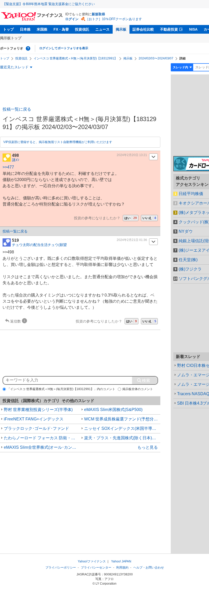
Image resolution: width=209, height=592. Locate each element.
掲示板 (121, 29)
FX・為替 (61, 29)
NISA (193, 29)
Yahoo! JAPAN (121, 561)
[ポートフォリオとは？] (28, 48)
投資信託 (82, 29)
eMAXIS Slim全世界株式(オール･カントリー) (42, 447)
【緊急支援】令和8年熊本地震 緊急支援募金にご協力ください (49, 4)
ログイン (72, 19)
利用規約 (122, 567)
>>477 (8, 167)
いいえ (149, 218)
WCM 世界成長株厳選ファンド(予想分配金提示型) (122, 419)
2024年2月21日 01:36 (132, 240)
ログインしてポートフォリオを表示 (63, 48)
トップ (8, 29)
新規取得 (98, 14)
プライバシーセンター (96, 567)
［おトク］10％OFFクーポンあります (113, 19)
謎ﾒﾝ (15, 160)
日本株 (25, 29)
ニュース (102, 29)
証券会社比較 (143, 29)
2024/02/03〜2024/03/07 (156, 58)
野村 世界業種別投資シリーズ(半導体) (38, 409)
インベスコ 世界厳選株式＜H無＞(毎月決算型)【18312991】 (75, 58)
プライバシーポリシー (60, 567)
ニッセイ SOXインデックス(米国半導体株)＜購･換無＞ (122, 428)
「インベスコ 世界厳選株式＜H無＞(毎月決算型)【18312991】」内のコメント (61, 389)
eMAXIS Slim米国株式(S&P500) (113, 409)
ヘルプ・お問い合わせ (148, 567)
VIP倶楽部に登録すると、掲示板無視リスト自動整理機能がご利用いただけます (57, 142)
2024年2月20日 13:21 (132, 155)
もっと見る (147, 447)
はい (130, 218)
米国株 (42, 29)
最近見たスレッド (14, 67)
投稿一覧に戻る (17, 109)
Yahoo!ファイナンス (92, 561)
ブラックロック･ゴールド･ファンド (36, 428)
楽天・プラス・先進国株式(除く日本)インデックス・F (122, 438)
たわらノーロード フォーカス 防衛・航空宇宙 (42, 438)
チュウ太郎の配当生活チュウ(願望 (39, 245)
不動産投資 (169, 29)
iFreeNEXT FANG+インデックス (33, 419)
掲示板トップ (10, 38)
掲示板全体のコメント (137, 389)
